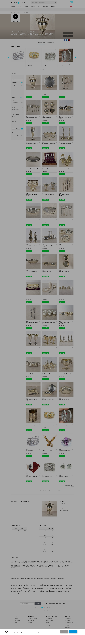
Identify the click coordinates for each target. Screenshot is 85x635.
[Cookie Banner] (42, 632)
